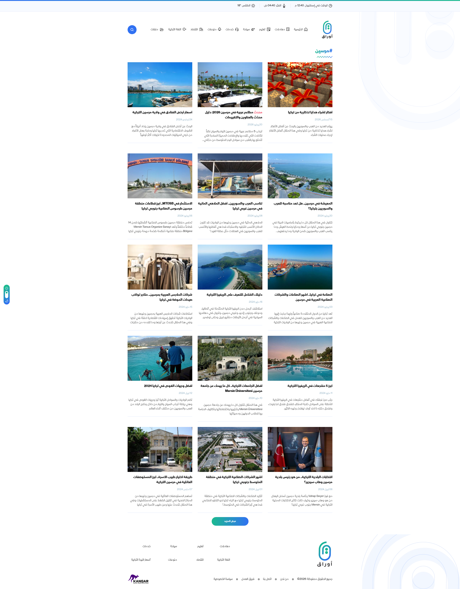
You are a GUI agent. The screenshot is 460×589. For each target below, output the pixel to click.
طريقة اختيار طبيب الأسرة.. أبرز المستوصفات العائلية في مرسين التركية (162, 480)
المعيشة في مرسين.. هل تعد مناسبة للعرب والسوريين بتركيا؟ (303, 206)
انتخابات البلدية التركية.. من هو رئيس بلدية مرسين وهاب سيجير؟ (303, 480)
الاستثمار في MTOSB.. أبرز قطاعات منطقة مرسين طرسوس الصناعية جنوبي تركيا (163, 206)
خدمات (146, 546)
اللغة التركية (223, 560)
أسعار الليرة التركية (141, 560)
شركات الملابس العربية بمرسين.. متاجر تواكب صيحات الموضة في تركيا (161, 297)
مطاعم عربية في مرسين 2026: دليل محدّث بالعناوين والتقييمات (233, 115)
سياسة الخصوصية (223, 579)
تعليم (200, 546)
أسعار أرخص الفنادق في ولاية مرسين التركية (162, 112)
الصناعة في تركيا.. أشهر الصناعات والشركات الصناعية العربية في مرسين (303, 297)
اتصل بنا (267, 579)
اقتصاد (200, 560)
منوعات (172, 560)
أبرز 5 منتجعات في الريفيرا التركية (310, 386)
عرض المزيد (230, 521)
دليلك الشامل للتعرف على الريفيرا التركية (234, 294)
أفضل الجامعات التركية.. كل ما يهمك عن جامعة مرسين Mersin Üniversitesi (231, 389)
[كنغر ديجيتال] (138, 579)
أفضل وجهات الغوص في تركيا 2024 (168, 386)
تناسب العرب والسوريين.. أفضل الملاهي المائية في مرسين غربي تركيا (230, 206)
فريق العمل (247, 579)
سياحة (173, 546)
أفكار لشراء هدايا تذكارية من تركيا (310, 112)
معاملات (225, 546)
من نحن (284, 579)
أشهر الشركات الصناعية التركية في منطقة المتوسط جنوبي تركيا (234, 480)
